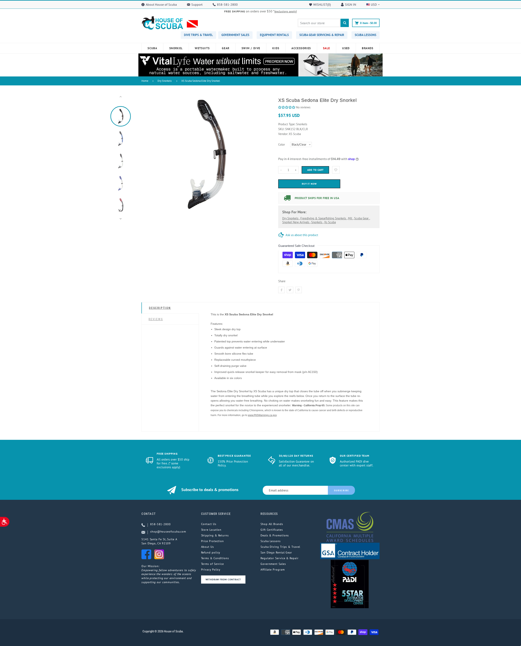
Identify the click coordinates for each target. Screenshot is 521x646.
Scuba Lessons (270, 541)
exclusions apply (285, 11)
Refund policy (210, 552)
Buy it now (309, 183)
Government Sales (273, 564)
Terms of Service (212, 564)
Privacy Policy (211, 569)
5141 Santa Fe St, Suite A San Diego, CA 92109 (159, 541)
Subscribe (341, 490)
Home (144, 81)
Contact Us (208, 524)
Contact (148, 514)
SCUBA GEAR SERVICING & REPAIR (321, 35)
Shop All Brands (271, 524)
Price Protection (212, 541)
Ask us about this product (302, 235)
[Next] (265, 158)
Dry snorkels (290, 218)
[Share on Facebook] (281, 290)
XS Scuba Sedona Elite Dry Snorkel (200, 81)
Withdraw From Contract (223, 579)
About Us (207, 547)
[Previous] (146, 158)
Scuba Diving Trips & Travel (280, 547)
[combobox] (319, 23)
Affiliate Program (272, 569)
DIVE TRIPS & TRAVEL (198, 35)
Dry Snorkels (165, 81)
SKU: (281, 129)
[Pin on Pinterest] (298, 290)
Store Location (211, 530)
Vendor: (283, 134)
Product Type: (286, 124)
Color (281, 144)
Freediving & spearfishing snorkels (323, 218)
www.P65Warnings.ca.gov (262, 415)
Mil (350, 218)
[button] (286, 107)
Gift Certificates (271, 530)
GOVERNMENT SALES (235, 35)
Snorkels (317, 222)
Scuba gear (361, 218)
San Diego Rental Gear (276, 552)
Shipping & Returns (215, 535)
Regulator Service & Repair (279, 558)
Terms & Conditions (215, 558)
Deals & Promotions (274, 535)
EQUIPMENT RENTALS (274, 35)
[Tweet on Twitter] (290, 290)
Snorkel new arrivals (296, 222)
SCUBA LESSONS (365, 35)
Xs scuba (330, 222)
